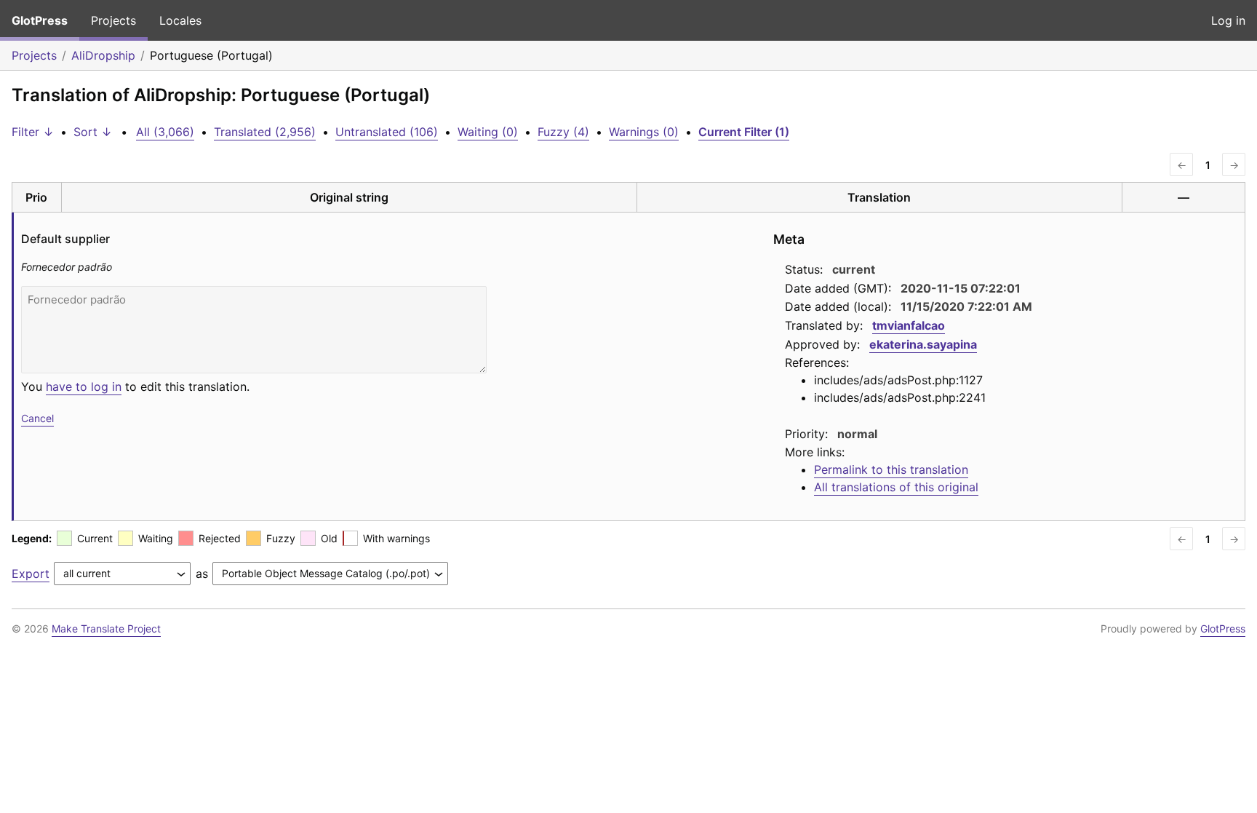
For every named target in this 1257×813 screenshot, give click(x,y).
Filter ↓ (33, 131)
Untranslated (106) (386, 131)
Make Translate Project (106, 628)
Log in (1228, 20)
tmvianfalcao (908, 325)
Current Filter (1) (743, 131)
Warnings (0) (644, 131)
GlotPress (40, 20)
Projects (113, 20)
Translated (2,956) (265, 131)
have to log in (83, 386)
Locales (180, 20)
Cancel (37, 418)
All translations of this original (896, 487)
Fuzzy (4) (563, 131)
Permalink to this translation (891, 469)
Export (30, 573)
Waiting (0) (488, 131)
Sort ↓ (92, 131)
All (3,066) (165, 131)
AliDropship (103, 55)
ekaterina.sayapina (923, 344)
